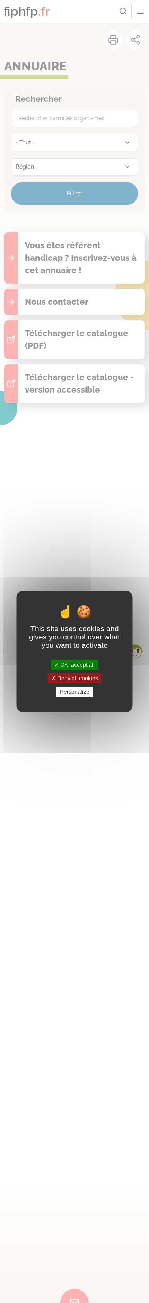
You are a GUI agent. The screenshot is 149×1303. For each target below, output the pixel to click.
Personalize (74, 692)
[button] (134, 651)
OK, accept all (77, 664)
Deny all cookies (77, 678)
